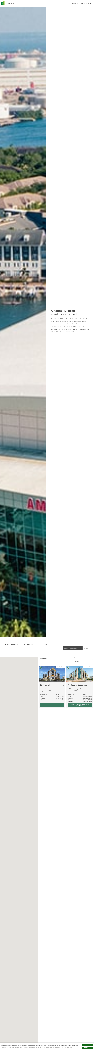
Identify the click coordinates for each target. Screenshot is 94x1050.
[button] (52, 687)
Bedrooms (30, 644)
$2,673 (90, 699)
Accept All (87, 1047)
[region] (47, 1046)
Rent (48, 644)
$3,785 (90, 701)
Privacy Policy (45, 1047)
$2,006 (90, 696)
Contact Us (84, 3)
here (71, 1047)
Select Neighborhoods (13, 644)
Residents (75, 3)
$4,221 (62, 699)
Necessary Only (87, 1045)
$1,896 (62, 698)
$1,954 (62, 696)
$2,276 (90, 698)
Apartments (10, 3)
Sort (76, 658)
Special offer (60, 666)
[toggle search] (91, 3)
